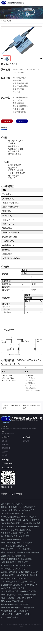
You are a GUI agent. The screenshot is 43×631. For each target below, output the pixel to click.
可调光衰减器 (17, 601)
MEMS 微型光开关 (8, 594)
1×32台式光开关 (7, 526)
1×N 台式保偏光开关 (9, 510)
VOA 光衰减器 (22, 575)
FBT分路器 (24, 604)
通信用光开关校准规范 (10, 558)
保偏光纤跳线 (26, 558)
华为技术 (19, 494)
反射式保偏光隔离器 (9, 572)
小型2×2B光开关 (7, 565)
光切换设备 (5, 555)
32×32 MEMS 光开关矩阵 (11, 539)
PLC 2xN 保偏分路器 (9, 507)
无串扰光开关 (21, 526)
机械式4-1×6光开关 (28, 581)
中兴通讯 (12, 494)
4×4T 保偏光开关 (8, 545)
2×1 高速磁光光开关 (9, 536)
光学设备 (5, 451)
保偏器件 (5, 444)
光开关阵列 (21, 578)
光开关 (4, 441)
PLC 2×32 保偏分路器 (9, 604)
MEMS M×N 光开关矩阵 (11, 542)
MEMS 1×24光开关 (29, 516)
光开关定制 (5, 503)
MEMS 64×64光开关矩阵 (11, 520)
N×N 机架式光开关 (26, 510)
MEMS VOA (6, 601)
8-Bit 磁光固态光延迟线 (10, 584)
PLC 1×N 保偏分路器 (9, 529)
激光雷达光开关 (25, 529)
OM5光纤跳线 (6, 610)
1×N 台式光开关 (7, 614)
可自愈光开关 (23, 562)
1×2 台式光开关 (7, 513)
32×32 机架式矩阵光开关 (11, 523)
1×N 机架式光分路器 (9, 533)
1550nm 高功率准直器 (31, 523)
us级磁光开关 (21, 545)
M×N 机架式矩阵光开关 (10, 607)
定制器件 (5, 455)
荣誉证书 (26, 441)
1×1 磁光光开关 (18, 588)
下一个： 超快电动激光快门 (31, 406)
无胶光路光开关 (7, 549)
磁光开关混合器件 (21, 610)
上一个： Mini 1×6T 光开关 (11, 406)
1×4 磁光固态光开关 (27, 507)
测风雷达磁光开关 (8, 578)
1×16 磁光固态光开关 (9, 591)
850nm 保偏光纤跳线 (9, 617)
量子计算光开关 (7, 568)
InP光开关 (19, 513)
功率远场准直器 (28, 607)
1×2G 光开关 (27, 542)
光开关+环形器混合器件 (27, 594)
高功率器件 (6, 448)
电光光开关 (5, 588)
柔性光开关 (23, 533)
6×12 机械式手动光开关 (28, 572)
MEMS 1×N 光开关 (32, 552)
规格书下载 (7, 121)
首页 (4, 21)
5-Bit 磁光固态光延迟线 (10, 516)
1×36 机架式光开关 (8, 562)
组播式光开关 (33, 526)
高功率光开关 (17, 503)
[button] (2, 58)
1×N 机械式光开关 (23, 565)
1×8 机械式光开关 (8, 575)
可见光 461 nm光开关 (23, 597)
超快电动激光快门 (19, 555)
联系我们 (22, 121)
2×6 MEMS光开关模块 (10, 581)
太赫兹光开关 (24, 536)
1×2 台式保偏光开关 (23, 549)
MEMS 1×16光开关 (23, 614)
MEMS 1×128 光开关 (31, 520)
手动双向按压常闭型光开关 (12, 552)
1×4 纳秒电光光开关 (29, 584)
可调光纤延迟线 (7, 597)
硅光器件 (33, 575)
